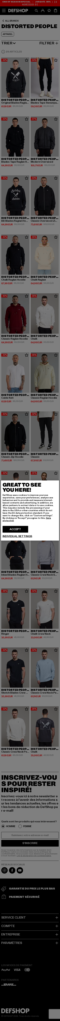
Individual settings (17, 536)
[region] (30, 510)
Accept (15, 529)
